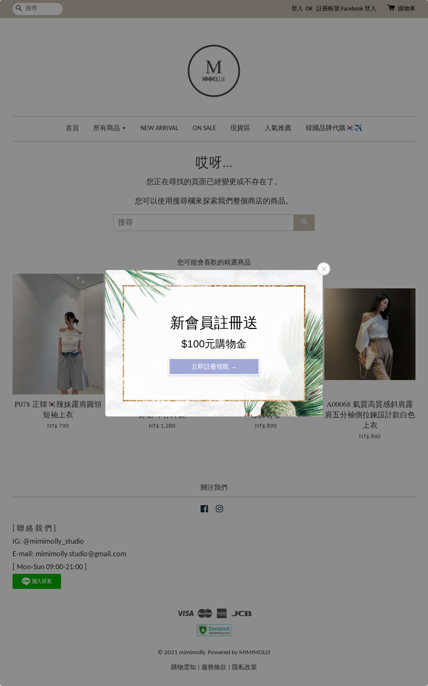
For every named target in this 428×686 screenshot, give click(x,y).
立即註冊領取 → (214, 366)
